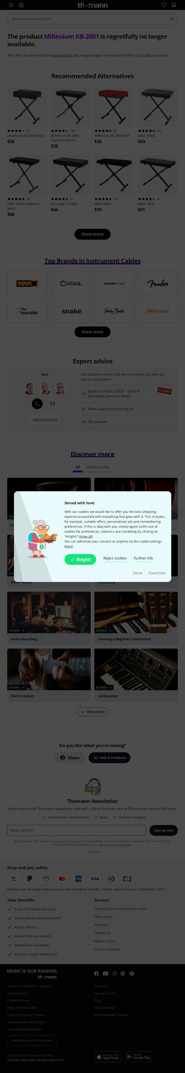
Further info (143, 558)
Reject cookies (115, 558)
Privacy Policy (157, 573)
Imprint (138, 573)
